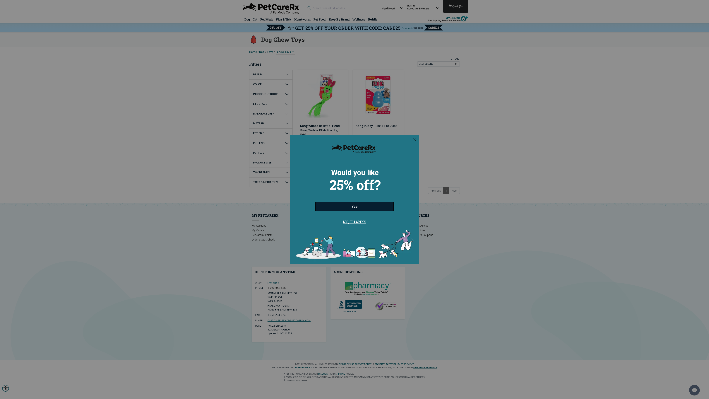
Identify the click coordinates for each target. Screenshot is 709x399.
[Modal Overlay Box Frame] (354, 199)
